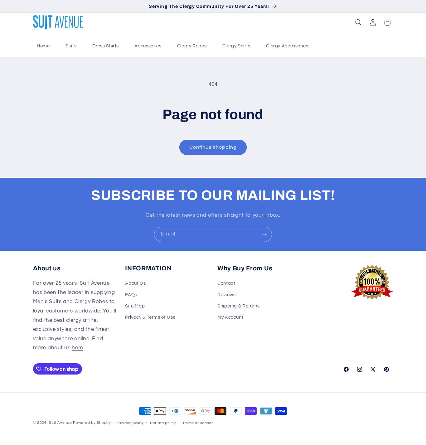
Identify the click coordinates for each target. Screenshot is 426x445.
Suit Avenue (60, 422)
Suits (70, 46)
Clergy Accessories (287, 46)
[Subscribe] (264, 234)
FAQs (131, 295)
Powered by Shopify (92, 422)
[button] (358, 22)
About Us (135, 283)
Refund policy (163, 423)
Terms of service (198, 423)
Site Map (135, 306)
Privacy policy (130, 423)
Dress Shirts (105, 46)
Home (43, 46)
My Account (230, 317)
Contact (226, 283)
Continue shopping (213, 147)
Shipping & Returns (238, 306)
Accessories (147, 46)
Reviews (226, 295)
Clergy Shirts (236, 46)
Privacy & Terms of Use (150, 317)
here (77, 348)
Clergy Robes (192, 46)
